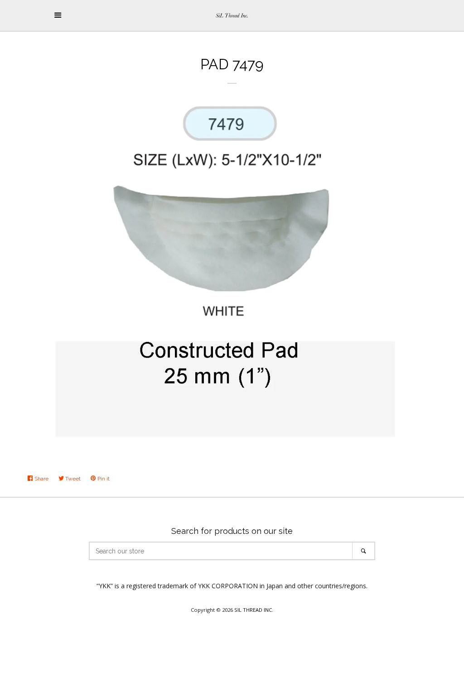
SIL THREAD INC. (253, 609)
